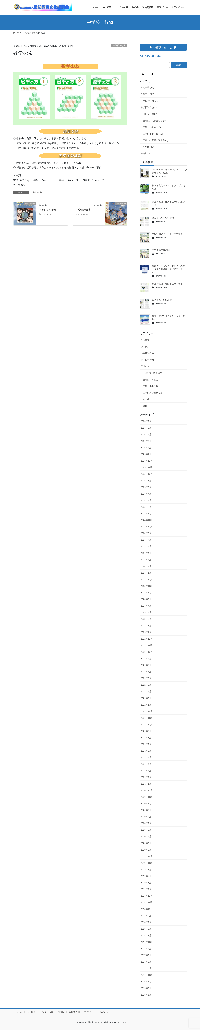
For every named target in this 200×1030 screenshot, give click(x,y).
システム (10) (147, 94)
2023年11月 (146, 586)
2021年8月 (146, 737)
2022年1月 (146, 704)
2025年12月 (146, 460)
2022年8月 (146, 665)
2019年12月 (146, 856)
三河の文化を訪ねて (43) (155, 120)
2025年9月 (146, 480)
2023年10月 (146, 592)
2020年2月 (146, 849)
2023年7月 (146, 606)
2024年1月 (146, 573)
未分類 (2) (146, 153)
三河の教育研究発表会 (154, 393)
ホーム (19, 1012)
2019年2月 (146, 889)
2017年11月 (146, 942)
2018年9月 (146, 915)
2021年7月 (146, 744)
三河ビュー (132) (149, 114)
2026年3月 (146, 441)
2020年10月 (146, 803)
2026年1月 (146, 454)
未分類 (144, 406)
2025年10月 (146, 474)
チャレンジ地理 (48, 209)
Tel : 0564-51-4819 (150, 56)
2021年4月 (146, 764)
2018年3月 (146, 929)
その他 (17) (148, 147)
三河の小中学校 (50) (153, 133)
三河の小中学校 (150, 386)
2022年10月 (146, 652)
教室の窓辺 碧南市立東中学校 (167, 283)
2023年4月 (146, 612)
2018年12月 (146, 896)
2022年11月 (146, 645)
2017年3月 (146, 968)
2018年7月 (146, 922)
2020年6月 (146, 830)
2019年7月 (146, 876)
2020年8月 (146, 816)
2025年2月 (146, 507)
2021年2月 (146, 777)
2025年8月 (146, 487)
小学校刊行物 (147, 353)
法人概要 (31, 1012)
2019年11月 (146, 863)
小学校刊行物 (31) (149, 101)
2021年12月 (146, 711)
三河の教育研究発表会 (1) (155, 140)
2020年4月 (146, 836)
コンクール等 (46, 1012)
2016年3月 (146, 995)
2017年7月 (146, 955)
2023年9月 (146, 599)
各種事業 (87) (147, 87)
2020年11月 (146, 797)
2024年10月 (146, 526)
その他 (146, 399)
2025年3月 (146, 500)
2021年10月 (146, 724)
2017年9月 (146, 948)
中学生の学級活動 (161, 250)
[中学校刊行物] (24, 213)
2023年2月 (146, 625)
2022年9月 (146, 658)
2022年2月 (146, 698)
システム (145, 346)
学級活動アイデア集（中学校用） (168, 234)
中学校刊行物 (119, 45)
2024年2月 (146, 566)
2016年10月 (146, 981)
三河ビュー (146, 366)
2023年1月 (146, 632)
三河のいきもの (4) (152, 127)
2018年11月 (146, 902)
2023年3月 (146, 619)
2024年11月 (146, 520)
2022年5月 (146, 685)
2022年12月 (146, 639)
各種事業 (145, 340)
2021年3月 (146, 770)
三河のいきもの (150, 379)
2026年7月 (146, 421)
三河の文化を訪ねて (152, 373)
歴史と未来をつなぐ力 (163, 217)
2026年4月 (146, 434)
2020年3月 (146, 843)
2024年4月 (146, 553)
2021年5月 (146, 757)
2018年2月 (146, 935)
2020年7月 (146, 823)
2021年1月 (146, 784)
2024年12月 (146, 513)
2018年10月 (146, 909)
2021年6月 (146, 751)
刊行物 (61, 1012)
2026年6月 (146, 428)
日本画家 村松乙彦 (162, 299)
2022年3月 (146, 691)
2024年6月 (146, 546)
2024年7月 (146, 540)
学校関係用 (74, 1012)
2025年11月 (146, 467)
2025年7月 (146, 494)
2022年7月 (146, 671)
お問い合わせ (106, 1012)
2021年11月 (146, 718)
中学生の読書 (83, 209)
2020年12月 (146, 790)
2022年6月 (146, 678)
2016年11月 (146, 975)
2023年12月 (146, 579)
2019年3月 (146, 882)
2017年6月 (146, 961)
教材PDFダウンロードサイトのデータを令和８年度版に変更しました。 (168, 269)
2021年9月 (146, 731)
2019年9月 (146, 869)
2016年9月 (146, 988)
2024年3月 (146, 559)
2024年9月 (146, 533)
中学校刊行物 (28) (149, 107)
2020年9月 (146, 810)
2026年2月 (146, 447)
